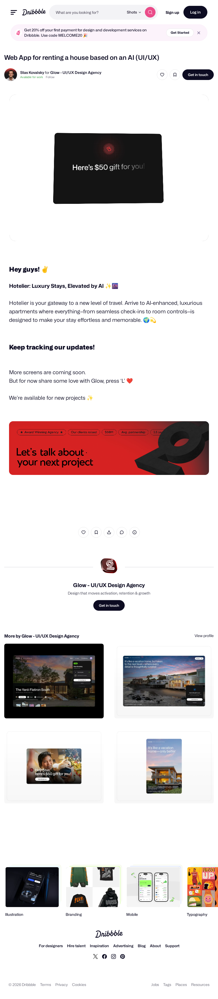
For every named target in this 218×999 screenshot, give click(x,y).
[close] (199, 33)
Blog (142, 945)
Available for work (31, 77)
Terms (45, 984)
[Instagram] (113, 956)
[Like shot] (162, 74)
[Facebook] (104, 956)
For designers (51, 945)
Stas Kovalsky (32, 72)
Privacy (61, 984)
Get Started (180, 33)
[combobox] (86, 12)
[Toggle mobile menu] (14, 12)
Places (181, 984)
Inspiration (99, 945)
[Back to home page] (34, 12)
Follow (50, 77)
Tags (167, 984)
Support (172, 945)
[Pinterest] (122, 956)
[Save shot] (175, 74)
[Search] (150, 12)
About (155, 945)
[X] (95, 956)
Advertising (123, 945)
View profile (204, 635)
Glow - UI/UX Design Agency (75, 72)
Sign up (172, 12)
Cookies (79, 984)
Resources (200, 984)
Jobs (155, 984)
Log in (195, 12)
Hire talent (76, 945)
